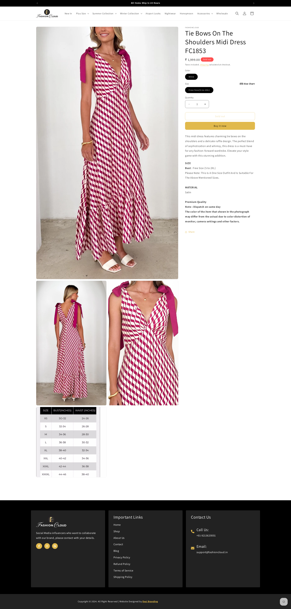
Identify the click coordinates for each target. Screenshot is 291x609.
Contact (118, 544)
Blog (116, 551)
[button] (82, 13)
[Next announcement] (253, 3)
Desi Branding (150, 601)
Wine (193, 77)
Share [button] (191, 231)
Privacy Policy (122, 557)
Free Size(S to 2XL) (201, 90)
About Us (119, 538)
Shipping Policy (123, 577)
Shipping (204, 64)
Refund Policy (122, 564)
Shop (117, 531)
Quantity (189, 97)
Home (117, 525)
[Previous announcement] (37, 3)
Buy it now (220, 125)
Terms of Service (123, 570)
